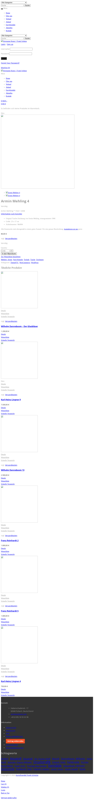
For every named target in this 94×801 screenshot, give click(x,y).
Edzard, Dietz (58, 762)
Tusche (32, 260)
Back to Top (5, 793)
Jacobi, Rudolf (71, 769)
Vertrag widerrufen (15, 741)
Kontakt (8, 31)
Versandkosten (11, 238)
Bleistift (55, 758)
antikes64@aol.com (19, 714)
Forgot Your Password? (10, 63)
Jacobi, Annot (57, 769)
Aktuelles (9, 28)
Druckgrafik (42, 762)
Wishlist (5, 68)
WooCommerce (24, 263)
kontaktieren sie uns (71, 229)
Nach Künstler (18, 260)
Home (8, 13)
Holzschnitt (7, 769)
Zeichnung (40, 260)
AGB (7, 733)
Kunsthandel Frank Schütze (27, 775)
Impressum (10, 730)
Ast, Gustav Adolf (42, 758)
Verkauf (8, 19)
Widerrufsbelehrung (14, 736)
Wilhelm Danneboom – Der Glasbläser (19, 326)
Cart (3, 784)
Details (3, 311)
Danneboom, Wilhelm (73, 758)
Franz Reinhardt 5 (9, 611)
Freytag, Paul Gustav (36, 765)
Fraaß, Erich (19, 766)
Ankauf (8, 22)
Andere (4, 758)
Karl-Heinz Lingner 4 (11, 681)
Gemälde (55, 765)
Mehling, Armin (6, 260)
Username (5, 49)
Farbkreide (73, 762)
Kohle (82, 769)
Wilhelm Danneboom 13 (12, 470)
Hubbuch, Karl (24, 769)
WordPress (34, 263)
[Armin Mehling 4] (13, 193)
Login (3, 790)
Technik (26, 260)
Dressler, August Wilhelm (20, 762)
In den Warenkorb (9, 254)
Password (5, 53)
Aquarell (15, 758)
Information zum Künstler (11, 214)
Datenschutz (11, 727)
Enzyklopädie (10, 25)
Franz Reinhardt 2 (9, 540)
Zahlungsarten (12, 745)
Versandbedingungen (15, 748)
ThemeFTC (14, 263)
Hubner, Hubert (41, 769)
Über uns (9, 16)
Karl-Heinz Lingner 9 (11, 399)
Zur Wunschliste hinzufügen (10, 257)
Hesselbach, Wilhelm (74, 765)
